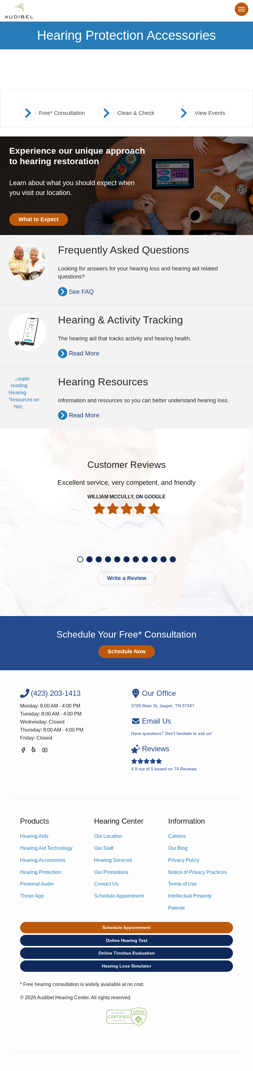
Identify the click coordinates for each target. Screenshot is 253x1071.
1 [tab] (80, 559)
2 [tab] (89, 559)
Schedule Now (127, 651)
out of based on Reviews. (164, 757)
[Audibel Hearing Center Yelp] (34, 751)
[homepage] (19, 10)
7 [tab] (136, 559)
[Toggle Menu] (241, 9)
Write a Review (126, 578)
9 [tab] (154, 559)
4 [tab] (108, 559)
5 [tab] (117, 559)
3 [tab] (99, 559)
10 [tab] (163, 559)
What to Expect (39, 219)
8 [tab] (145, 559)
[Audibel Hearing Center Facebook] (23, 751)
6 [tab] (126, 559)
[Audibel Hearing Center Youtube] (45, 751)
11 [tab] (173, 559)
